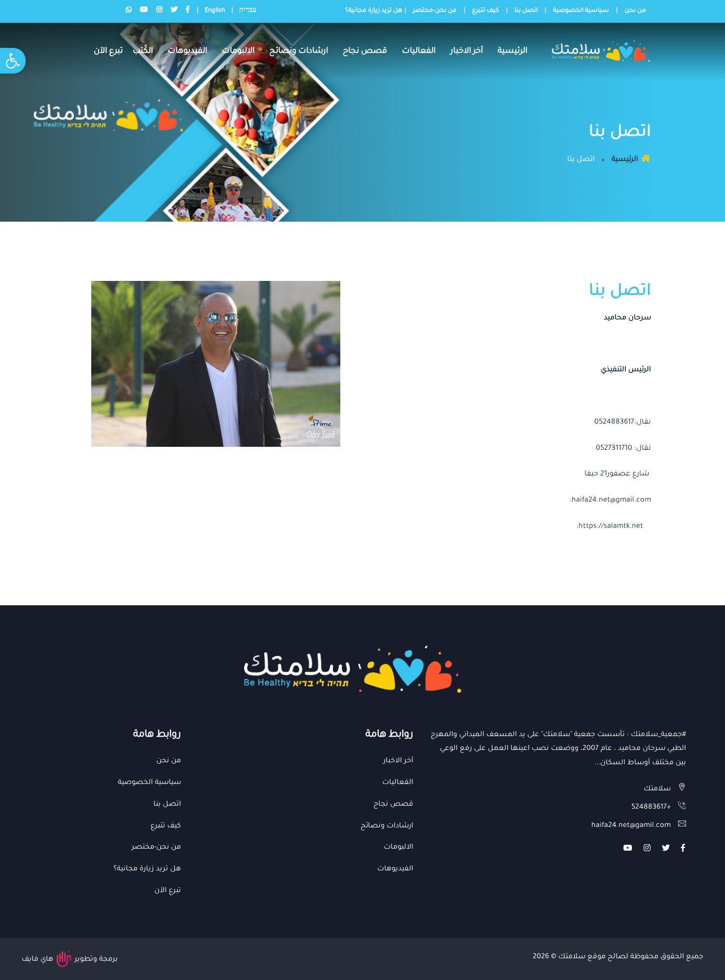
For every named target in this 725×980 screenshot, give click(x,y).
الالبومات (238, 51)
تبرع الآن (108, 51)
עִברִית (247, 10)
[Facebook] (683, 850)
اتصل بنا (526, 10)
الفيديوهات (187, 51)
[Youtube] (627, 850)
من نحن (635, 10)
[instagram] (647, 850)
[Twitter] (666, 850)
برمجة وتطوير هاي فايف (70, 960)
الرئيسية (512, 51)
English (215, 10)
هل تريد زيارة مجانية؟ (373, 10)
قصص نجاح (365, 51)
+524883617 (651, 808)
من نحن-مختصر (435, 10)
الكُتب (143, 51)
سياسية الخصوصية (581, 10)
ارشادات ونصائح (298, 51)
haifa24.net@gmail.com (611, 501)
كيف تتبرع (485, 10)
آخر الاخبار (466, 51)
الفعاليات (418, 51)
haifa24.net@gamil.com (631, 826)
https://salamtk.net (611, 527)
